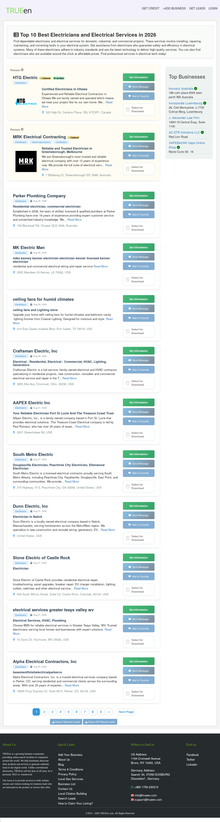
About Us (64, 759)
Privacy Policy (67, 774)
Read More (74, 219)
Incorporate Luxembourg (186, 103)
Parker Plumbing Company (39, 195)
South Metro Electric (33, 454)
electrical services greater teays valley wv (53, 610)
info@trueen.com (146, 795)
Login (213, 8)
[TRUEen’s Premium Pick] (22, 70)
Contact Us (65, 788)
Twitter (190, 759)
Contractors (61, 142)
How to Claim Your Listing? (75, 803)
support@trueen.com (148, 799)
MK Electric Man (29, 247)
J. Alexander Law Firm (184, 117)
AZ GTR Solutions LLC (185, 132)
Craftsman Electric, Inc (35, 351)
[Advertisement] (186, 215)
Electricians (20, 82)
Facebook (192, 754)
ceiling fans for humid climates (43, 299)
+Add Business (174, 8)
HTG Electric (26, 77)
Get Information (138, 77)
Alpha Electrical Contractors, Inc (45, 661)
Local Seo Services (70, 779)
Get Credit (150, 8)
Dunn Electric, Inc (30, 506)
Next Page (126, 712)
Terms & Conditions (70, 769)
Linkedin (191, 764)
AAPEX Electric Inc (31, 402)
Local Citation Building (72, 793)
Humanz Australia (181, 88)
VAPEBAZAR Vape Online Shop (187, 144)
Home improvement (41, 142)
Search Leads (67, 798)
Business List (66, 784)
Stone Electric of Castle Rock (41, 557)
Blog (61, 764)
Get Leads (197, 8)
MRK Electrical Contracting (40, 137)
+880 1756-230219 (146, 787)
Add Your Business (70, 754)
